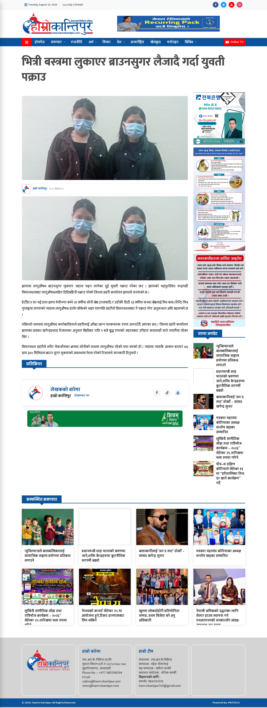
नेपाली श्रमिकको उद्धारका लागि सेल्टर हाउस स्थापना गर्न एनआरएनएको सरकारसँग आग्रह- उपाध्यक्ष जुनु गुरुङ (218, 618)
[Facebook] (216, 5)
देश (119, 42)
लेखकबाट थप (81, 395)
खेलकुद (155, 42)
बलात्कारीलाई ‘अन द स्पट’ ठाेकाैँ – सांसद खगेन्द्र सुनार (230, 402)
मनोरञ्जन (172, 42)
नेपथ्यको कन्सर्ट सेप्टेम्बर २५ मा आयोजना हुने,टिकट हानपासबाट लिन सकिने (103, 615)
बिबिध (189, 42)
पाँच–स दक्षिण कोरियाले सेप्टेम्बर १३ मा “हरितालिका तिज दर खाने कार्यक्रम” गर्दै (230, 473)
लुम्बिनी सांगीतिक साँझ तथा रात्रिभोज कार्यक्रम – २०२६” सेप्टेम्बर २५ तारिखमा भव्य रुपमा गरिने (229, 448)
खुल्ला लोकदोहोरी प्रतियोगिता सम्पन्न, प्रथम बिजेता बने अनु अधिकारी (159, 615)
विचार (106, 42)
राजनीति (76, 42)
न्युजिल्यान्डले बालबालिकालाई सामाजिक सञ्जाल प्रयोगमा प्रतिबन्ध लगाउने (227, 355)
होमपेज (39, 42)
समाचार (56, 42)
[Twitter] (223, 5)
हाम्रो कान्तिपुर (40, 188)
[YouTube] (231, 5)
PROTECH (234, 702)
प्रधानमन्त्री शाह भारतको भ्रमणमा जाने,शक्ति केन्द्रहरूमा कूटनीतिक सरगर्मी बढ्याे (230, 381)
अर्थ (91, 42)
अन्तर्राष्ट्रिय (137, 42)
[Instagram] (239, 5)
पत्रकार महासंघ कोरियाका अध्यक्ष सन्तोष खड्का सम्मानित (228, 425)
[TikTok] (167, 393)
